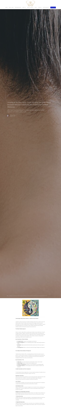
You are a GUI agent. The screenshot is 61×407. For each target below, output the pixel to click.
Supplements (45, 7)
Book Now (53, 7)
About (23, 7)
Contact (40, 7)
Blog (36, 7)
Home (6, 7)
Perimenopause (18, 7)
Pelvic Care (11, 7)
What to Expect (30, 7)
